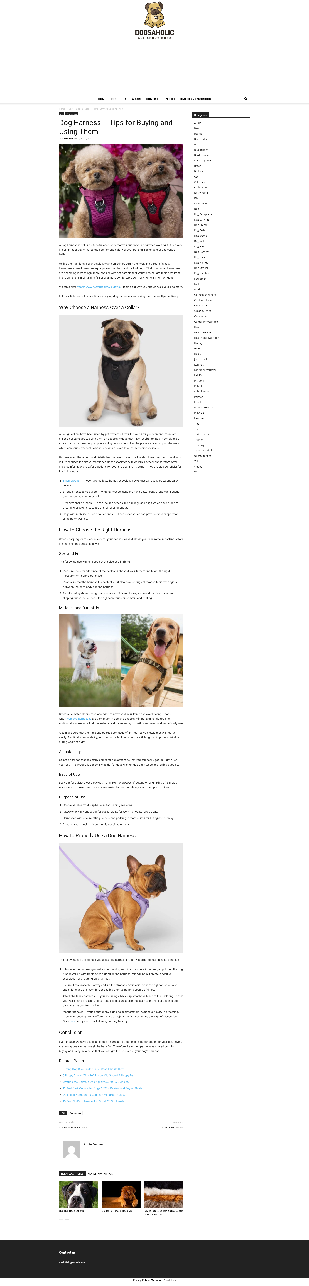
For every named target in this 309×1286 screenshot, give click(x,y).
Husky (197, 354)
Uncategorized (203, 456)
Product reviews (203, 407)
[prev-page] (61, 1221)
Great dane (201, 305)
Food (197, 289)
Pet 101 (170, 99)
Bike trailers (201, 139)
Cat (196, 176)
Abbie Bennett (69, 138)
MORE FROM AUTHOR (100, 1173)
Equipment (200, 278)
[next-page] (67, 1221)
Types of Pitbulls (204, 450)
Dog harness (75, 1112)
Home (102, 99)
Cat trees (199, 182)
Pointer (198, 396)
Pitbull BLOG (201, 391)
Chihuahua (200, 187)
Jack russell (201, 359)
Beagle (198, 133)
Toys (196, 429)
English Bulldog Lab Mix (71, 1211)
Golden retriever (204, 300)
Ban (196, 128)
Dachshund (201, 192)
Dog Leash (200, 257)
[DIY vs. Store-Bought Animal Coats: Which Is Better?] (163, 1194)
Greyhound (201, 316)
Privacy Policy (141, 1280)
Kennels (199, 364)
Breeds (198, 166)
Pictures (199, 380)
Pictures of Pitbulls (172, 1127)
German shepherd (205, 294)
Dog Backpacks (203, 214)
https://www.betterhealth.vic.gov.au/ (99, 287)
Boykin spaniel (203, 160)
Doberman (200, 203)
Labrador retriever (205, 370)
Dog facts (199, 241)
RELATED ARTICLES (72, 1173)
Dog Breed (153, 99)
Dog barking (201, 219)
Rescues (199, 418)
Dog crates (200, 235)
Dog (113, 99)
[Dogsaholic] (154, 20)
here (73, 1021)
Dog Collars (201, 230)
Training (199, 445)
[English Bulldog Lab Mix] (78, 1194)
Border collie (201, 155)
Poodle (198, 402)
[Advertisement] (154, 68)
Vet (196, 461)
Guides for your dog (206, 321)
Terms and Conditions (163, 1280)
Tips (196, 423)
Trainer (198, 439)
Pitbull (198, 386)
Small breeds (71, 480)
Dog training (201, 273)
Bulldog (198, 171)
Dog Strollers (202, 268)
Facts (197, 284)
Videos (198, 466)
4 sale (197, 123)
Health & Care (131, 99)
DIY (196, 198)
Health (198, 327)
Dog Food (199, 246)
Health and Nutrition (195, 99)
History (198, 343)
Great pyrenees (203, 311)
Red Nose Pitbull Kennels (73, 1127)
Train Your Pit (202, 434)
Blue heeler (201, 149)
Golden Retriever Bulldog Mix (117, 1211)
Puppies (199, 413)
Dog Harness (71, 114)
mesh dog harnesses (78, 718)
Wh (196, 472)
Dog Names (201, 262)
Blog (196, 144)
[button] (245, 99)
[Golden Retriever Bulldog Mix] (121, 1194)
